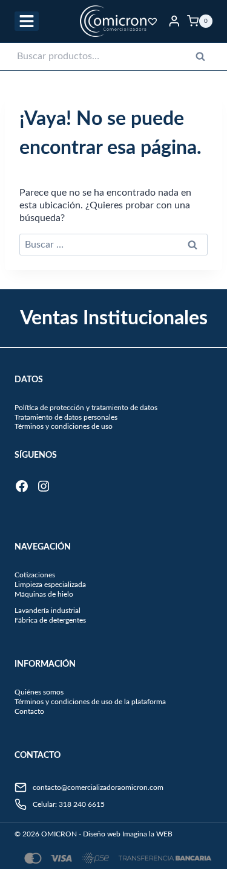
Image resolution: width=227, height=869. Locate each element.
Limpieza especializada (50, 584)
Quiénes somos (39, 692)
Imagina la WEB (147, 834)
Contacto (29, 711)
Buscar (203, 59)
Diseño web (101, 834)
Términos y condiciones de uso (64, 426)
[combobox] (114, 57)
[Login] (174, 21)
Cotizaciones (35, 575)
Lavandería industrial (48, 610)
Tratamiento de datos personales (66, 417)
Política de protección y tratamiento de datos (86, 407)
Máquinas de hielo (44, 594)
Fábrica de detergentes (50, 620)
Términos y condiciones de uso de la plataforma (90, 701)
